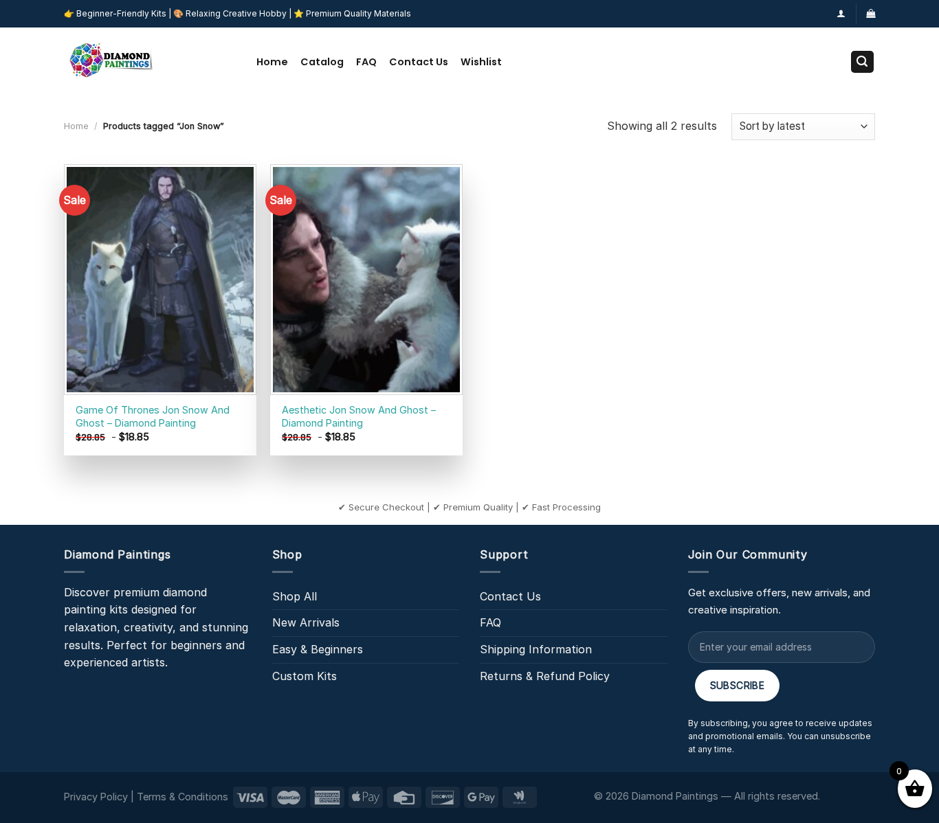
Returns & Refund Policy (545, 676)
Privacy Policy (96, 796)
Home (272, 62)
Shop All (294, 596)
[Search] (862, 62)
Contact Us (418, 62)
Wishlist (481, 62)
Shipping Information (536, 649)
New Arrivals (306, 622)
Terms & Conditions (182, 796)
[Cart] (870, 13)
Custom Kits (304, 676)
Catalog (322, 62)
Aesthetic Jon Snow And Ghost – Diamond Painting (359, 416)
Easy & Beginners (317, 649)
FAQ (366, 62)
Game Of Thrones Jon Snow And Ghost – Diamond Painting (153, 416)
